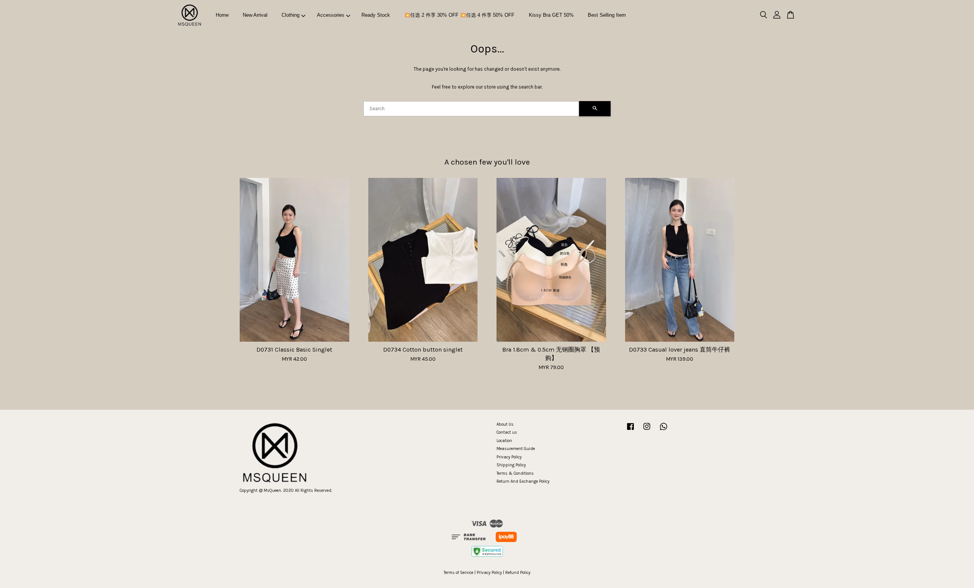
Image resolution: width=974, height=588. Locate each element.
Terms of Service (458, 572)
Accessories (330, 15)
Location (504, 440)
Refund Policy (517, 572)
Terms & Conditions (515, 473)
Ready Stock (375, 15)
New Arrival (255, 15)
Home (222, 15)
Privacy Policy (509, 457)
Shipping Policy (511, 465)
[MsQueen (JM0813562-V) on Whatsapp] (663, 430)
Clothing (290, 15)
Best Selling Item (607, 15)
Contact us (507, 432)
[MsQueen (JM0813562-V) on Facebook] (630, 430)
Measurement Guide (516, 448)
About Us (505, 424)
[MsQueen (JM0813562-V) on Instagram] (646, 430)
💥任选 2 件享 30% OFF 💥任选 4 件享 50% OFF (459, 15)
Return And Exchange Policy (523, 481)
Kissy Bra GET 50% (551, 15)
